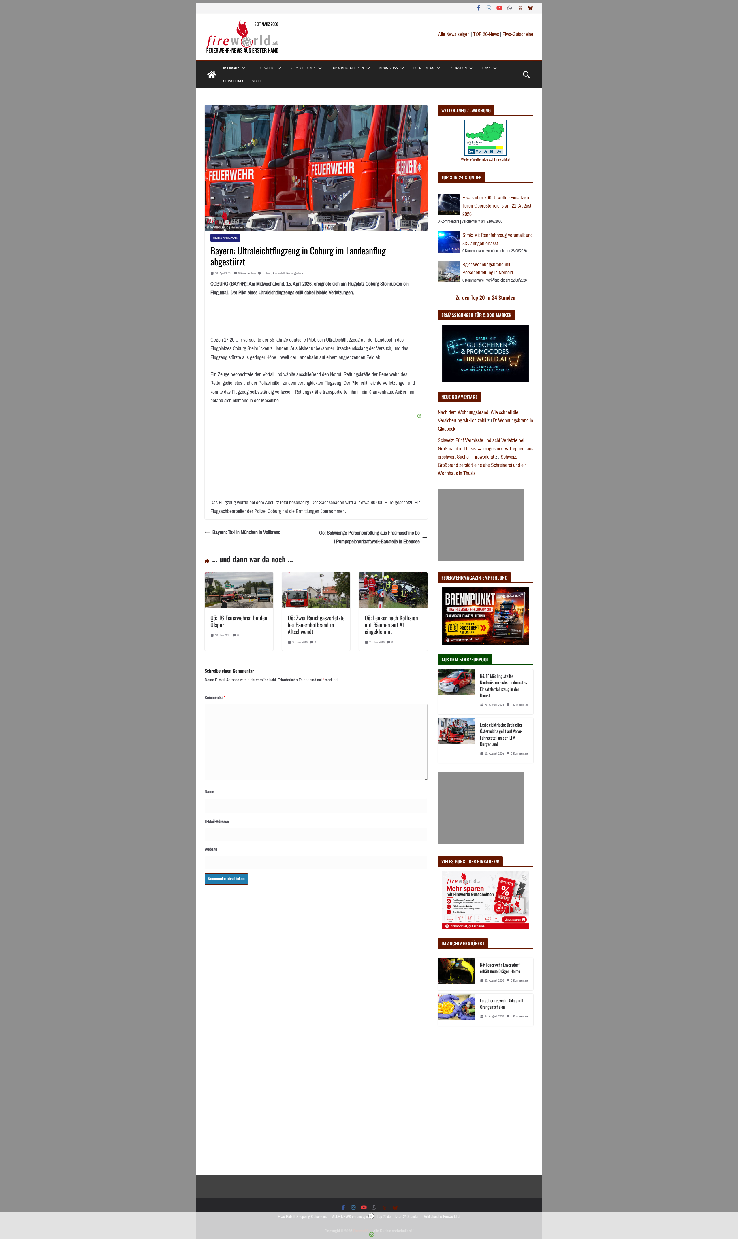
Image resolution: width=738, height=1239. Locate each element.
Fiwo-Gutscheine (517, 34)
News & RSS (388, 68)
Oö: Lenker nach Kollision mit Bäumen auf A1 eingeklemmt (391, 624)
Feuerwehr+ (265, 68)
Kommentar (215, 697)
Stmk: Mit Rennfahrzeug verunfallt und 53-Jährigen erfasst (497, 239)
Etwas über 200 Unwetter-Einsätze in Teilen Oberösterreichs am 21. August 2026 (496, 206)
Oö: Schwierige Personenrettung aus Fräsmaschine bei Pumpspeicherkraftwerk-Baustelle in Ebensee (369, 537)
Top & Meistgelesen (347, 68)
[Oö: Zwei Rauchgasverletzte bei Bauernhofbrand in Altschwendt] (316, 576)
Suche (257, 81)
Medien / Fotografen (225, 237)
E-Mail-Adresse (217, 821)
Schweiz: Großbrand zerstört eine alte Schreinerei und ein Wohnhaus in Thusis (482, 465)
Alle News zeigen (454, 34)
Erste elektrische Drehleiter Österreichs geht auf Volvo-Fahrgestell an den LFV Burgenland (501, 734)
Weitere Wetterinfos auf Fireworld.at (485, 159)
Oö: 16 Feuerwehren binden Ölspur (238, 621)
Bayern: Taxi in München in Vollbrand (246, 532)
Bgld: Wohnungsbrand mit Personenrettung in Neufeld (487, 269)
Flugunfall (279, 273)
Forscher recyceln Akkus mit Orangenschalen (502, 1003)
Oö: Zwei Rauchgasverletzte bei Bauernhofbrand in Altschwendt (316, 624)
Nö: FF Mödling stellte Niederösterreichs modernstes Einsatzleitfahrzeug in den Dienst (503, 686)
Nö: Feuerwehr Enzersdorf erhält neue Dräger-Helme (500, 967)
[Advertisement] (481, 525)
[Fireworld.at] (212, 75)
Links (486, 68)
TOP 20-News (486, 34)
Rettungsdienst (295, 273)
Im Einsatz (231, 68)
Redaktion (458, 68)
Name (209, 792)
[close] (371, 1216)
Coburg (267, 273)
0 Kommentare (247, 273)
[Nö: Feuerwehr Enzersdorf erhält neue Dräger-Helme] (456, 974)
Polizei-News (423, 68)
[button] (242, 68)
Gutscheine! (233, 81)
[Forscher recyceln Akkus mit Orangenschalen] (456, 1010)
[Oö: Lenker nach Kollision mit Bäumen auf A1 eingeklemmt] (393, 576)
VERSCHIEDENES (303, 68)
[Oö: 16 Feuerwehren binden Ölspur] (239, 576)
